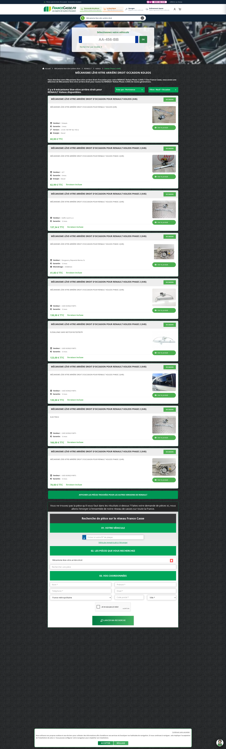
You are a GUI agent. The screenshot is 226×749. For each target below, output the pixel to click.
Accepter (105, 743)
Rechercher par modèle (90, 47)
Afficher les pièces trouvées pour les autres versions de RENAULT (113, 495)
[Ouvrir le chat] (220, 744)
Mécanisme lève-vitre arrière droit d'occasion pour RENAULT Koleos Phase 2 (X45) (98, 148)
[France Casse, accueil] (60, 9)
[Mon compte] (174, 9)
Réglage (121, 743)
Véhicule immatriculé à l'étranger (113, 542)
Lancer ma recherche (114, 620)
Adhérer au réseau (176, 2)
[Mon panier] (180, 9)
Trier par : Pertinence (129, 89)
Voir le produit (162, 127)
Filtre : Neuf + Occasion (163, 89)
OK (143, 39)
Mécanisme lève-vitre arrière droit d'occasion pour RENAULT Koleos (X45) (94, 99)
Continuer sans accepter (181, 732)
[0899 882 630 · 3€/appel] (157, 2)
